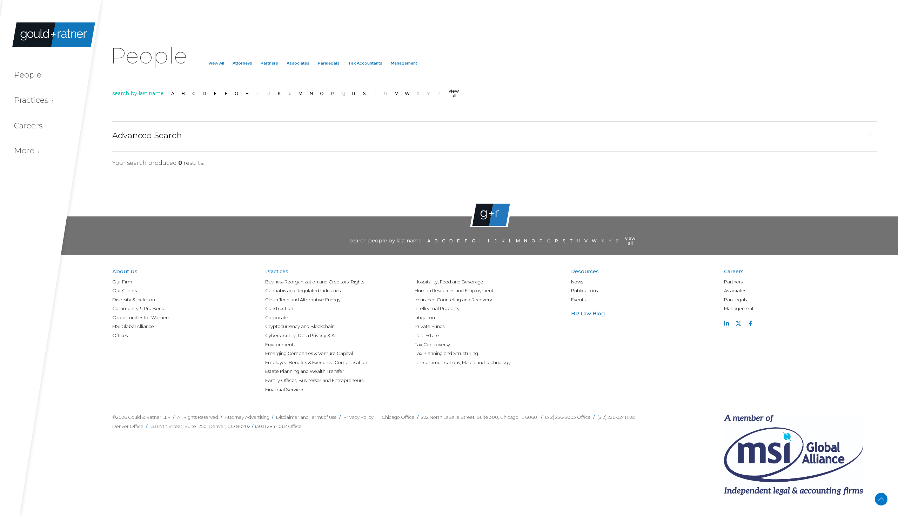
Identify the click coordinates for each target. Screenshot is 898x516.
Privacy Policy (358, 417)
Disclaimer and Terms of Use (306, 417)
